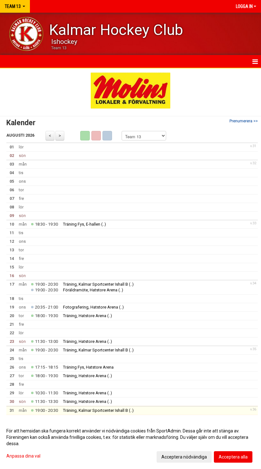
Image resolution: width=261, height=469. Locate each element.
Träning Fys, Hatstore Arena (88, 367)
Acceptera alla (233, 456)
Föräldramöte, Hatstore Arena (90, 290)
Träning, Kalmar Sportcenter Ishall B (95, 284)
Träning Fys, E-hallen (81, 224)
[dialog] (130, 443)
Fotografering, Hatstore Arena (90, 307)
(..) (103, 224)
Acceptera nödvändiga (184, 456)
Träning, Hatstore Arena (84, 315)
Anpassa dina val (23, 456)
